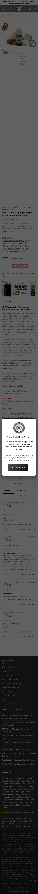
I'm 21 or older (18, 467)
